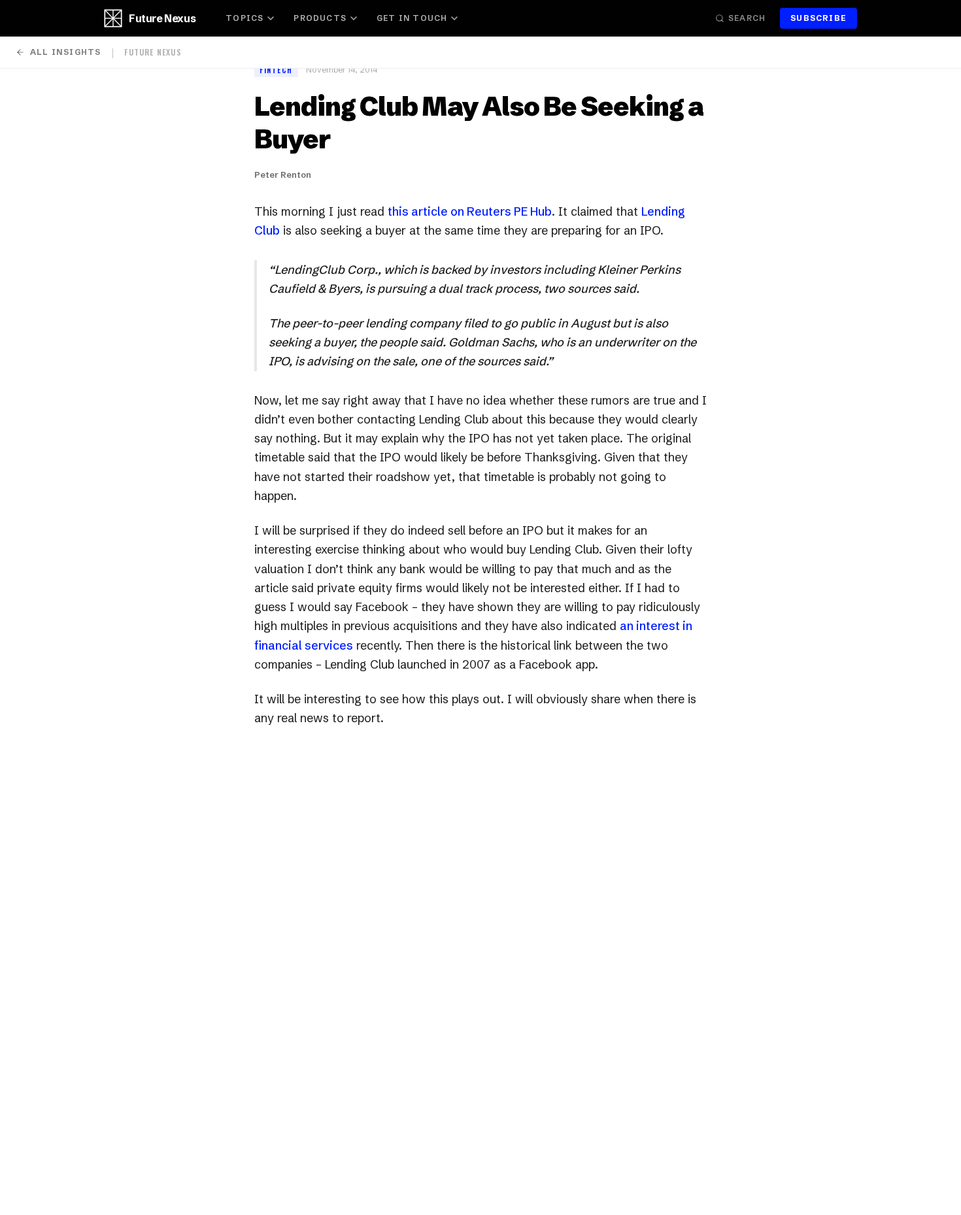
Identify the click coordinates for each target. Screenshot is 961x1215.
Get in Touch (412, 18)
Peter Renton (282, 174)
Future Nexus (162, 18)
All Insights (65, 52)
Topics (244, 18)
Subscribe (818, 18)
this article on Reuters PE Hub (470, 211)
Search (747, 18)
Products (320, 18)
